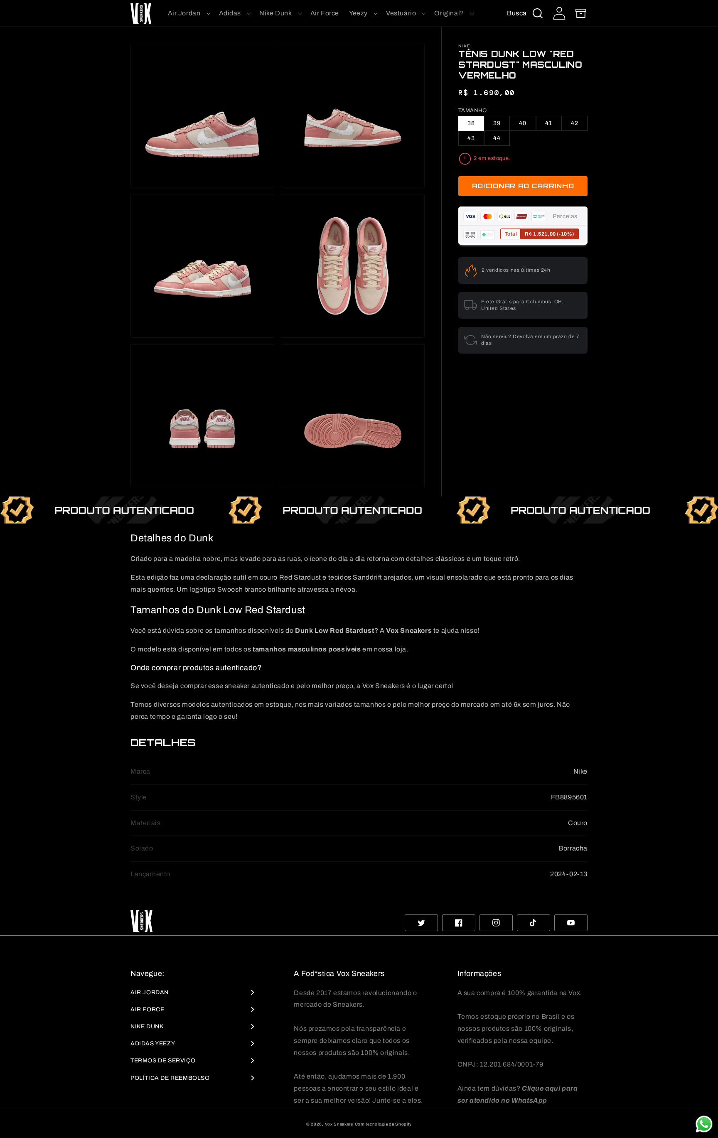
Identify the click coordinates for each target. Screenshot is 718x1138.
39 (497, 123)
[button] (188, 13)
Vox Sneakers (339, 1124)
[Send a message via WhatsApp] (704, 1124)
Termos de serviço (162, 1060)
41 (548, 123)
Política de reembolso (170, 1078)
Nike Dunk (146, 1026)
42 (574, 123)
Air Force (147, 1009)
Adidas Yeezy (152, 1043)
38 (471, 123)
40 (522, 123)
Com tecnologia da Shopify (383, 1124)
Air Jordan (149, 992)
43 (471, 138)
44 (497, 138)
